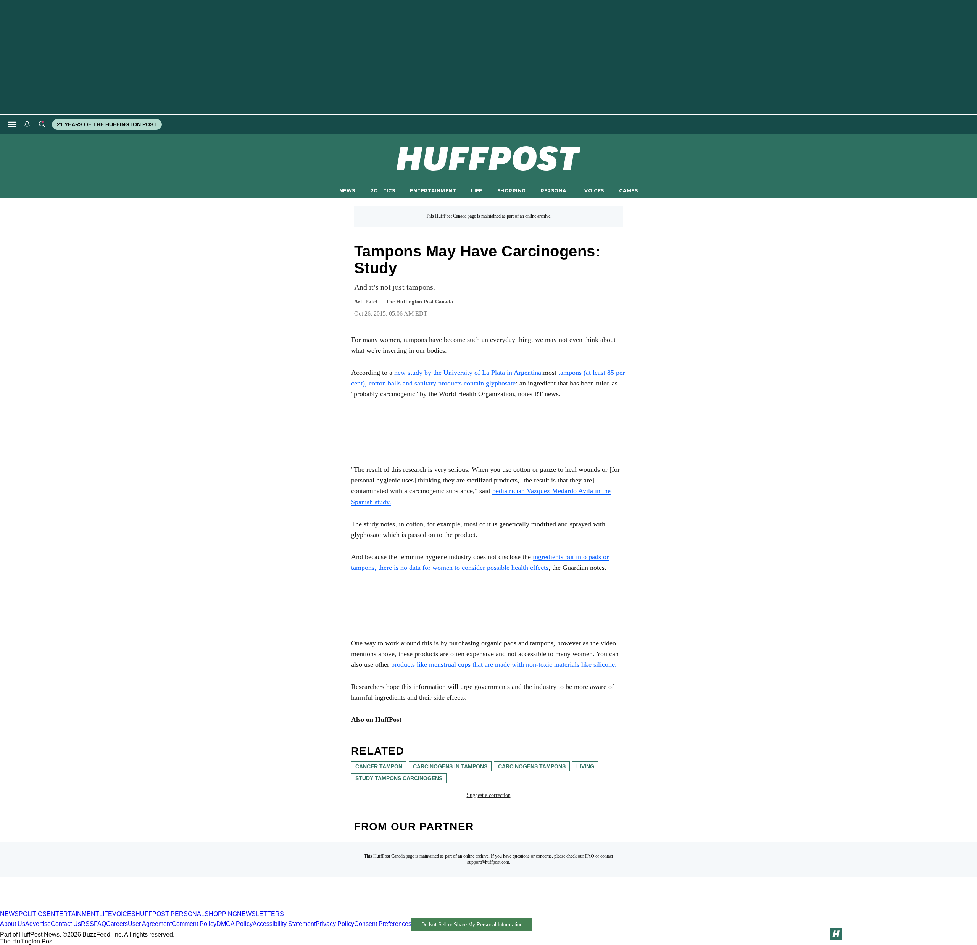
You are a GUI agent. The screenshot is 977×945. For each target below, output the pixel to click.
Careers (117, 924)
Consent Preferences (382, 924)
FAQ (589, 856)
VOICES (594, 191)
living (585, 766)
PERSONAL (555, 191)
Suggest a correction (489, 795)
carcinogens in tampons (450, 766)
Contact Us (66, 924)
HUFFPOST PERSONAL (170, 914)
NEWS (347, 191)
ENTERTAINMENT (433, 191)
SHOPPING (511, 191)
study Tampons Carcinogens (398, 778)
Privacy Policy (335, 924)
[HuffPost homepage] (98, 907)
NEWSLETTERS (260, 914)
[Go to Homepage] (836, 934)
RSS (87, 924)
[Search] (41, 124)
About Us (12, 924)
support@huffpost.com (488, 862)
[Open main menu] (12, 124)
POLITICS (382, 191)
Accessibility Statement (284, 924)
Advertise (38, 924)
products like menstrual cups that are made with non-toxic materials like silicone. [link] (504, 664)
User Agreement (150, 924)
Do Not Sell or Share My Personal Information (471, 924)
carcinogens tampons (532, 766)
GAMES (628, 191)
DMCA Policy (234, 924)
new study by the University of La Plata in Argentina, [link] (468, 372)
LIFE (476, 191)
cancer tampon (378, 766)
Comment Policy (194, 924)
